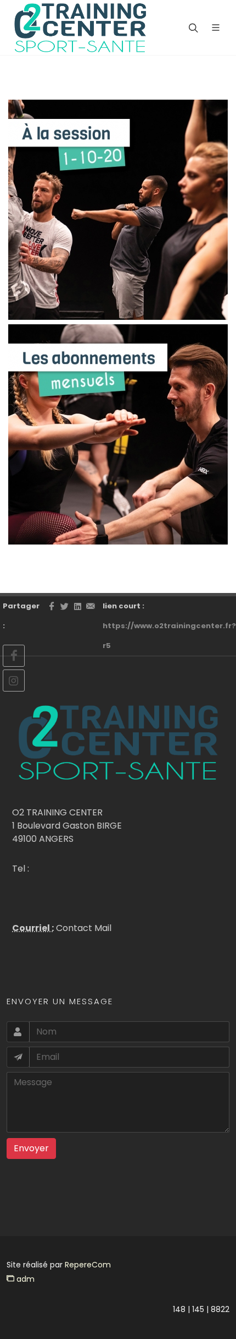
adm (24, 1278)
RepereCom (88, 1264)
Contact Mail (82, 928)
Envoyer (31, 1148)
